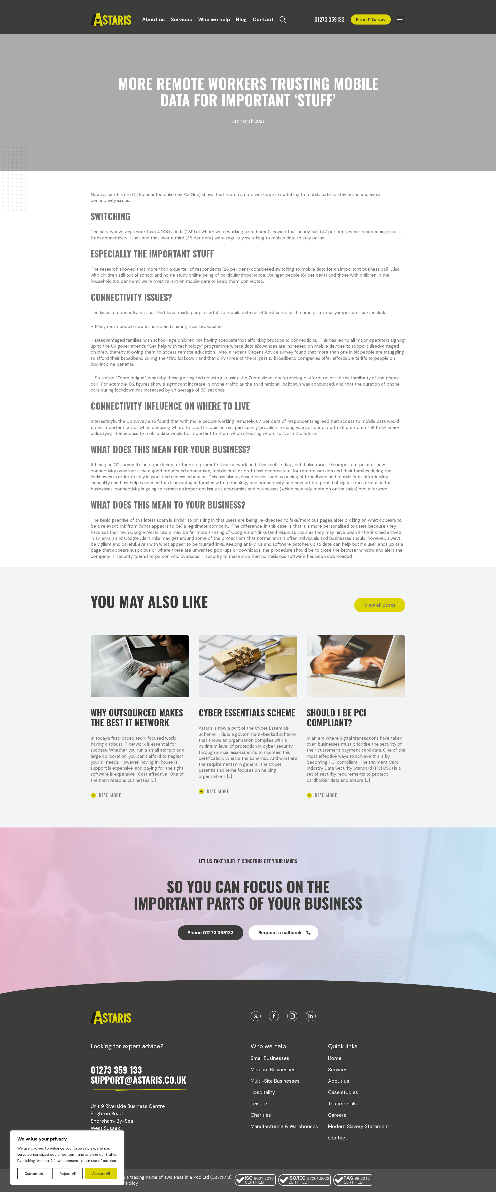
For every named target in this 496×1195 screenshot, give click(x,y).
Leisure (259, 1103)
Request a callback (279, 933)
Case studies (343, 1092)
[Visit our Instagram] (292, 1016)
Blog (241, 19)
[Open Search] (283, 19)
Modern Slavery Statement (358, 1126)
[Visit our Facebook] (274, 1016)
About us (153, 19)
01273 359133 (329, 19)
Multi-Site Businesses (275, 1081)
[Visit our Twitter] (256, 1016)
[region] (67, 1157)
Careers (337, 1115)
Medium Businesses (273, 1069)
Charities (261, 1115)
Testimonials (342, 1103)
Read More (110, 795)
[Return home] (111, 19)
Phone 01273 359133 (211, 933)
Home (335, 1058)
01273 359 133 (116, 1070)
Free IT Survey (371, 19)
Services (181, 19)
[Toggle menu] (401, 19)
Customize (34, 1173)
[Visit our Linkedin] (311, 1016)
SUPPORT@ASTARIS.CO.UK (138, 1079)
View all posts (380, 605)
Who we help (214, 19)
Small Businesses (270, 1058)
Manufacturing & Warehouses (284, 1126)
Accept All (101, 1173)
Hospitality (263, 1092)
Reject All (68, 1173)
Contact (263, 19)
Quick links (342, 1046)
